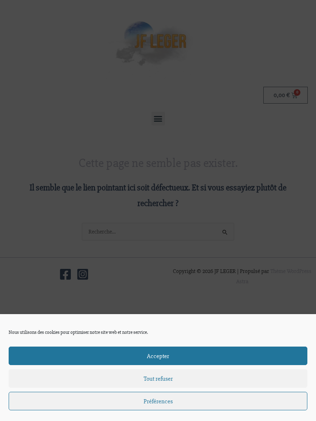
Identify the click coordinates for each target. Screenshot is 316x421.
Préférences (158, 401)
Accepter (158, 356)
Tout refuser (158, 378)
